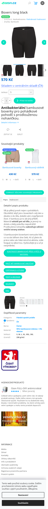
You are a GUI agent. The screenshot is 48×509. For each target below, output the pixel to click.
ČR (17, 322)
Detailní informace (8, 122)
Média (3, 449)
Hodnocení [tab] (13, 200)
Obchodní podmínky (9, 465)
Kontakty (4, 455)
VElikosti (10, 284)
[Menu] (42, 3)
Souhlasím (23, 503)
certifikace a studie (15, 270)
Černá (18, 326)
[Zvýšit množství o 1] (9, 100)
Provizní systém (7, 474)
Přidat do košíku (26, 100)
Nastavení (23, 495)
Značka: (11, 22)
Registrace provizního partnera (14, 471)
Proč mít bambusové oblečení (19, 263)
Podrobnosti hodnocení (36, 19)
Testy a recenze (13, 277)
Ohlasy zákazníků (8, 458)
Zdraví (3, 452)
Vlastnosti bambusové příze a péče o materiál (24, 253)
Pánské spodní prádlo (25, 317)
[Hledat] (29, 3)
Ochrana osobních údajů (11, 468)
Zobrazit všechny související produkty (24, 192)
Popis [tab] (5, 200)
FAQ (7, 290)
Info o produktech (8, 461)
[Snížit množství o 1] (2, 100)
